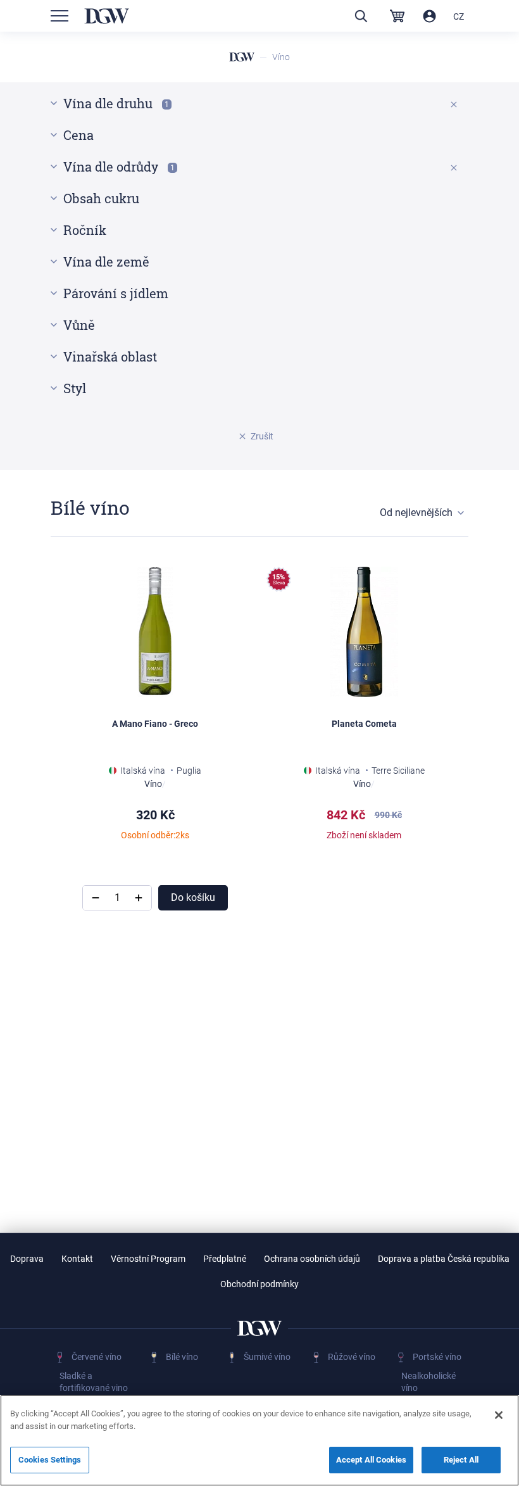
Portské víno (437, 1357)
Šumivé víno (267, 1357)
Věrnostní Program (148, 1258)
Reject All (461, 1459)
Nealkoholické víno (428, 1382)
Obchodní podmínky (259, 1284)
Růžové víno (351, 1357)
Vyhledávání (360, 16)
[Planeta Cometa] (364, 632)
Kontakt (77, 1258)
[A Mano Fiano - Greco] (155, 632)
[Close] (499, 1415)
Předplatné (224, 1258)
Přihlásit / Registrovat (429, 16)
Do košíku (193, 897)
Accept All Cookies (371, 1459)
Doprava (27, 1258)
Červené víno (97, 1357)
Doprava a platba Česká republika (444, 1258)
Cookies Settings (49, 1459)
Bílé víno (182, 1357)
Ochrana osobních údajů (312, 1258)
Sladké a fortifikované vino (93, 1382)
